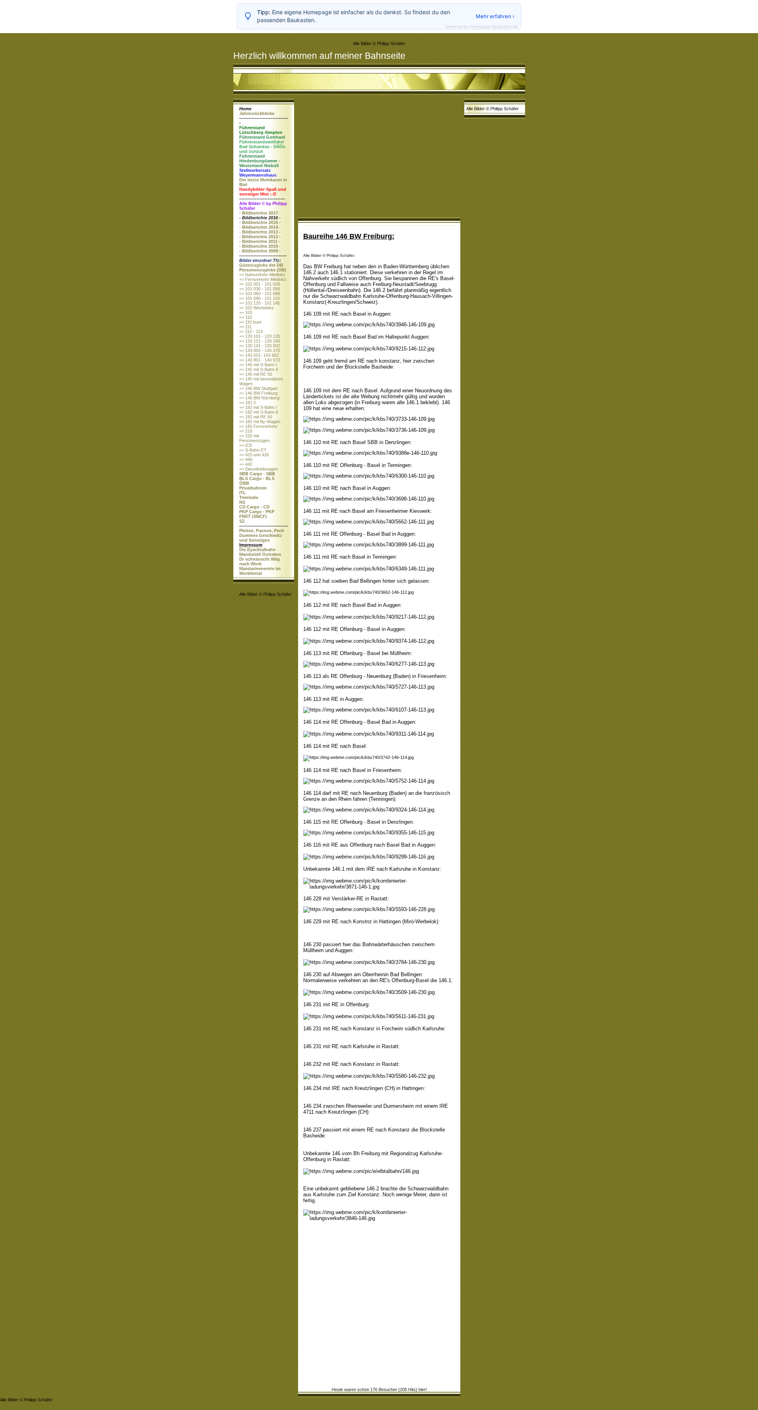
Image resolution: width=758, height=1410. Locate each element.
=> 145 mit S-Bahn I (258, 364)
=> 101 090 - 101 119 (259, 298)
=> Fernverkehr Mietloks (262, 279)
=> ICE (245, 445)
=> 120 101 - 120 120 (259, 336)
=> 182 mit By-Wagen (259, 421)
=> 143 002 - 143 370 (259, 350)
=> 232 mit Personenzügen (254, 438)
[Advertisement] (379, 158)
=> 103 (245, 312)
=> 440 (245, 459)
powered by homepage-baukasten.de (482, 26)
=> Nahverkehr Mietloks (262, 274)
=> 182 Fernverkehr (258, 426)
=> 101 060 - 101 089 (259, 293)
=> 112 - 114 (251, 331)
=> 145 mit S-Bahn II (258, 369)
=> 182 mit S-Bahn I (258, 407)
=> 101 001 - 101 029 (259, 284)
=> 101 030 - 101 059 (259, 288)
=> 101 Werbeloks (256, 307)
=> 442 (245, 464)
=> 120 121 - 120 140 (259, 341)
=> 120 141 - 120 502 (259, 345)
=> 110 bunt (250, 322)
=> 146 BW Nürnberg (259, 397)
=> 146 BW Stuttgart (258, 388)
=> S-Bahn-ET (252, 450)
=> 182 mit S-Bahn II (258, 412)
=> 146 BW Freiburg (258, 393)
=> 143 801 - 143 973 (259, 360)
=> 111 (245, 326)
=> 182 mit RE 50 (255, 416)
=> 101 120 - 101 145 (259, 303)
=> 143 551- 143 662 (259, 355)
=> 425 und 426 (254, 454)
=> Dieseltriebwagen (258, 469)
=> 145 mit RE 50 (255, 374)
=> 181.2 (247, 402)
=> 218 (245, 431)
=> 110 (245, 317)
